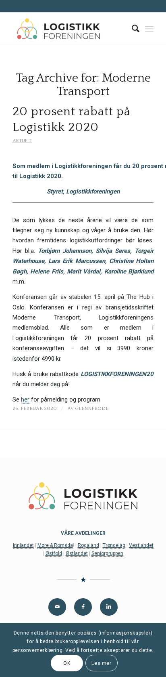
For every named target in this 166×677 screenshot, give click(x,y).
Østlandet (77, 553)
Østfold (54, 553)
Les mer (101, 663)
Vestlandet (141, 545)
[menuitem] (131, 29)
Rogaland (88, 545)
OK (66, 663)
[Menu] (149, 28)
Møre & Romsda (55, 545)
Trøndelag (114, 545)
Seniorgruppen (107, 553)
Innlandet (23, 545)
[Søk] (131, 29)
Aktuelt (22, 140)
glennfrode (91, 408)
